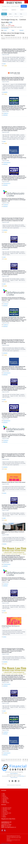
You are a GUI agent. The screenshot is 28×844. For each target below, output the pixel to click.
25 (25, 37)
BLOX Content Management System (15, 839)
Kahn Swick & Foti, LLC (7, 183)
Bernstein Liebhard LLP (7, 162)
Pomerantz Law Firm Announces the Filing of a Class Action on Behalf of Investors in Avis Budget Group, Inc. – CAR (14, 200)
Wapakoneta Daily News (15, 835)
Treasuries (21, 16)
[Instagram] (18, 781)
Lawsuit (5, 65)
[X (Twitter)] (9, 781)
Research (21, 30)
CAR (10, 22)
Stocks (10, 13)
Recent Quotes (4, 9)
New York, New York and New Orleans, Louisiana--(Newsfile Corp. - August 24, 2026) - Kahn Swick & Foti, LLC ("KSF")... (14, 253)
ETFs (16, 13)
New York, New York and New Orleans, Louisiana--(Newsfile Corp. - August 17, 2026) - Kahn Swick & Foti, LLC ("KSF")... (14, 514)
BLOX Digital (10, 840)
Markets (4, 13)
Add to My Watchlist (5, 28)
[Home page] (14, 2)
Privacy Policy (21, 776)
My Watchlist (14, 9)
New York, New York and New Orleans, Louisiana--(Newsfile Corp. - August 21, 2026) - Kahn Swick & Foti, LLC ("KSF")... (14, 280)
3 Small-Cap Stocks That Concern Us (10, 626)
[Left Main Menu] (2, 2)
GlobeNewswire (5, 164)
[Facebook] (12, 781)
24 (23, 37)
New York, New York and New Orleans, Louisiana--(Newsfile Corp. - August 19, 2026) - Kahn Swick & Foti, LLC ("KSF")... (14, 396)
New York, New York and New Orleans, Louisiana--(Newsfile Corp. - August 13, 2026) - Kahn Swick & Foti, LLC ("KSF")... (14, 707)
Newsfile (4, 63)
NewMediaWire (5, 92)
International (16, 16)
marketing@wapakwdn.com (10, 827)
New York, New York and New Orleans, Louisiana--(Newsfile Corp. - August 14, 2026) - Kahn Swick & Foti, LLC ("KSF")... (14, 607)
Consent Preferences (5, 843)
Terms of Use (19, 836)
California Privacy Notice (14, 837)
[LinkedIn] (15, 781)
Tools (21, 13)
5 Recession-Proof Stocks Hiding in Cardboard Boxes (13, 532)
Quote (5, 30)
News (7, 16)
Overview (3, 16)
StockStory (4, 493)
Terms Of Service (13, 777)
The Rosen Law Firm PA (7, 564)
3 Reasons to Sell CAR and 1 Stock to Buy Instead (13, 482)
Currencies (11, 16)
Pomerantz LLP (6, 204)
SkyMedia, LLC (6, 113)
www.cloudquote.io (14, 773)
